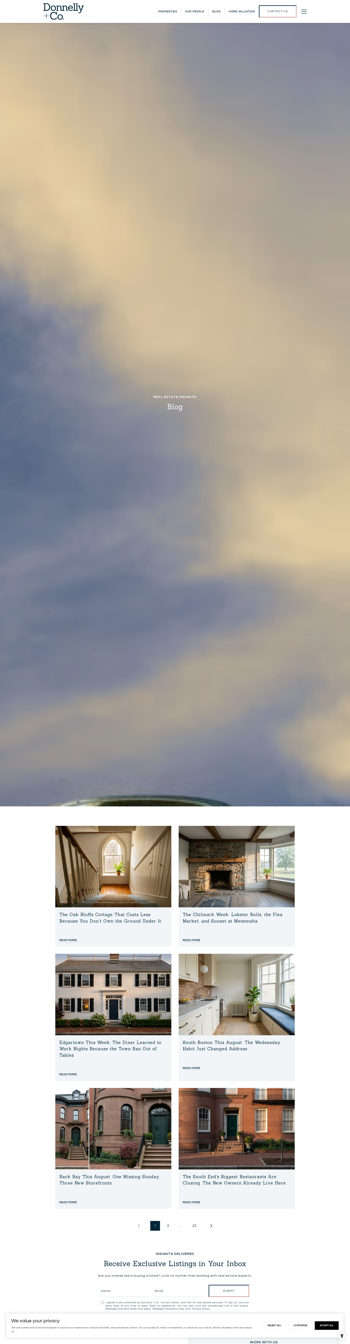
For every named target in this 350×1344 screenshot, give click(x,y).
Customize (300, 1325)
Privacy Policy (201, 1309)
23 (194, 1226)
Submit (229, 1290)
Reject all (274, 1325)
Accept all (327, 1325)
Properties (167, 11)
